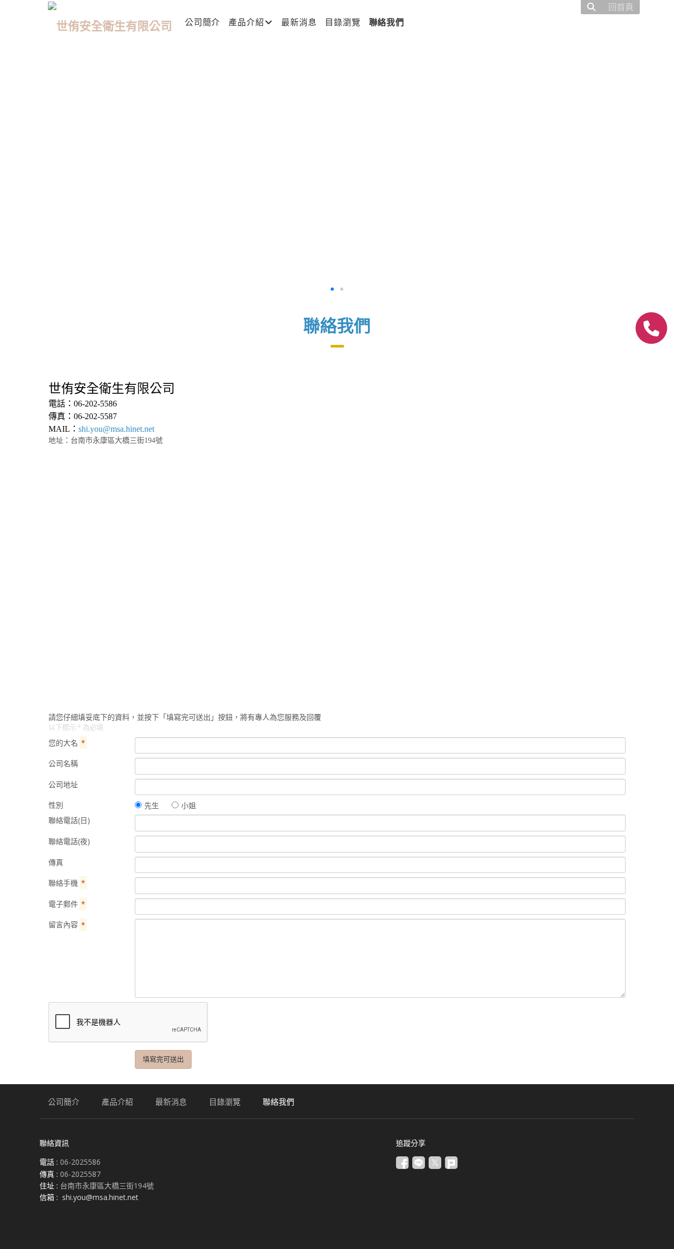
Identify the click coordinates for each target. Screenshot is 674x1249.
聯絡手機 (66, 883)
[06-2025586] (651, 328)
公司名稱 (63, 763)
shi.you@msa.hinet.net (116, 428)
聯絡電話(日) (69, 820)
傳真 (55, 862)
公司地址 (63, 784)
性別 (55, 805)
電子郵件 (66, 904)
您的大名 (66, 743)
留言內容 (66, 924)
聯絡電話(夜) (69, 841)
